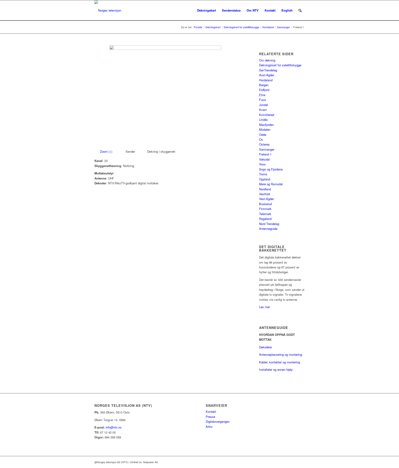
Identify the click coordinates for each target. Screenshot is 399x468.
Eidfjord (264, 90)
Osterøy (264, 144)
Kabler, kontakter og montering (279, 362)
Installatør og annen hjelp (276, 369)
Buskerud (265, 204)
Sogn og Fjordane (271, 169)
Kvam (263, 109)
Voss (262, 164)
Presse (210, 416)
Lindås (263, 119)
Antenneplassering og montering (280, 354)
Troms (263, 174)
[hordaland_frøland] (165, 95)
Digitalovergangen (218, 421)
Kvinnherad (266, 114)
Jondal (263, 105)
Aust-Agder (266, 75)
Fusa (262, 99)
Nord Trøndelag (269, 224)
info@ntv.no (113, 427)
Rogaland (265, 218)
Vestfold (264, 194)
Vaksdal (264, 159)
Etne (262, 95)
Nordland (265, 189)
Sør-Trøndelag (268, 70)
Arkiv (209, 426)
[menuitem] (206, 10)
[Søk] (300, 10)
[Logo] (107, 10)
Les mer (264, 307)
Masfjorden (266, 124)
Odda (262, 134)
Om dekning (267, 60)
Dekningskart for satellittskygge (280, 65)
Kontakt (211, 411)
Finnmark (265, 209)
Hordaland (265, 80)
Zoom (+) (106, 151)
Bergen (264, 85)
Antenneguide (268, 228)
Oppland (264, 179)
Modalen (264, 129)
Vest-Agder (266, 199)
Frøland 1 (265, 154)
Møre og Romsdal (271, 184)
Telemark (265, 214)
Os (261, 139)
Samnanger (266, 149)
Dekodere (265, 347)
